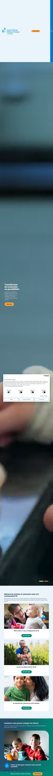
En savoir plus (26, 635)
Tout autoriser (41, 399)
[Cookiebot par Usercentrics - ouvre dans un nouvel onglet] (44, 376)
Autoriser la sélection (26, 399)
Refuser (11, 399)
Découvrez (9, 304)
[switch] (20, 392)
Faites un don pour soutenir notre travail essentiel (26, 766)
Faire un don (35, 31)
